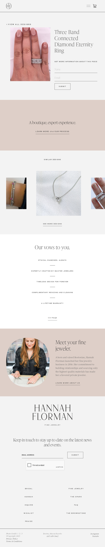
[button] (89, 6)
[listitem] (58, 193)
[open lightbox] (58, 193)
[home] (8, 6)
